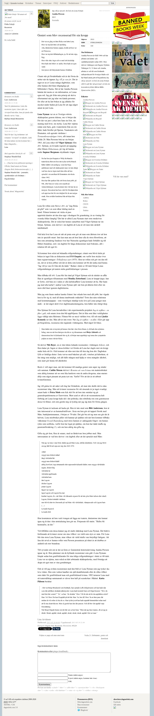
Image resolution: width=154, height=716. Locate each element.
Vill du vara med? (120, 176)
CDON (85, 204)
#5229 (74, 625)
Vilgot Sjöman (88, 178)
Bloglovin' (84, 710)
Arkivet (63, 3)
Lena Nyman (87, 144)
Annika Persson (88, 99)
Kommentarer (82, 707)
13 (31, 153)
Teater (85, 169)
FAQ (56, 3)
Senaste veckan (17, 3)
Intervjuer (47, 3)
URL (70, 681)
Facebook (117, 702)
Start (6, 3)
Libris (85, 207)
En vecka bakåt (10, 40)
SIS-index (117, 705)
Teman (38, 3)
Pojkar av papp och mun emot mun (51, 635)
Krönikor (29, 3)
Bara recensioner (83, 705)
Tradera (85, 210)
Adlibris (86, 197)
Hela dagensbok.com (84, 702)
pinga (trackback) (60, 651)
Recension (58, 625)
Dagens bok (49, 625)
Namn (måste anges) (75, 675)
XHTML (7, 705)
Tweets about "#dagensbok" (14, 191)
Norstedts (55, 20)
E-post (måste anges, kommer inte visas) (82, 678)
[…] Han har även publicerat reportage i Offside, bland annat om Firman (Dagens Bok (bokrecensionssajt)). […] (19, 166)
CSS (13, 705)
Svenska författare (89, 156)
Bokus (85, 201)
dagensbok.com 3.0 (11, 707)
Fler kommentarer (11, 185)
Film (84, 134)
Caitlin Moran (88, 122)
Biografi (86, 112)
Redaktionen (73, 3)
